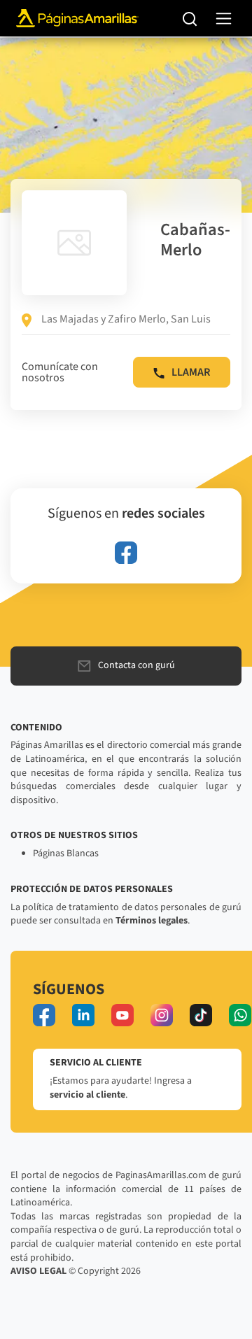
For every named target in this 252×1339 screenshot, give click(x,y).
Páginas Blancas (66, 853)
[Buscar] (190, 18)
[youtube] (122, 1015)
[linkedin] (83, 1015)
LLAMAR (191, 372)
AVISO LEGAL (38, 1271)
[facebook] (126, 553)
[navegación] (223, 18)
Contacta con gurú (136, 665)
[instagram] (161, 1015)
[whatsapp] (240, 1015)
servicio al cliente (87, 1095)
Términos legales (151, 921)
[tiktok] (201, 1015)
